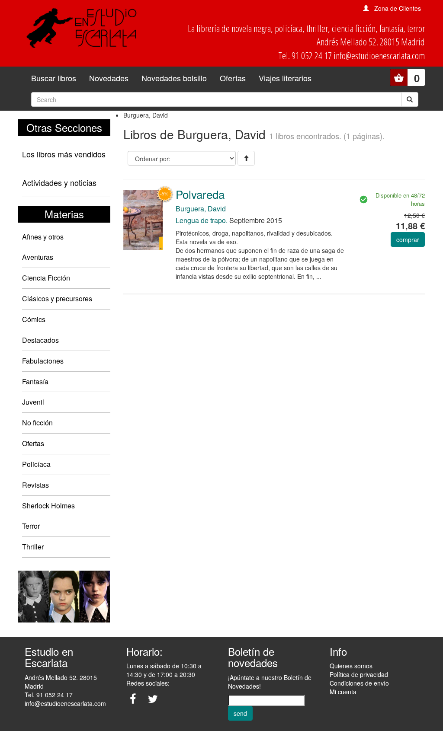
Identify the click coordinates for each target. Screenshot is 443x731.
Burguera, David (201, 209)
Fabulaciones (43, 361)
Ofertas (233, 77)
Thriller (33, 547)
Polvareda (200, 194)
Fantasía (35, 381)
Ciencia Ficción (46, 278)
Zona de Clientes (397, 8)
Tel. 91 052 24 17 (49, 694)
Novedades (108, 77)
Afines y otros (43, 237)
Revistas (35, 485)
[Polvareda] (143, 219)
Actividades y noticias (59, 182)
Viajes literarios (285, 77)
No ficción (37, 423)
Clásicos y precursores (57, 298)
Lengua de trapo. (202, 220)
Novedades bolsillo (174, 77)
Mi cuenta (343, 691)
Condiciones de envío (359, 683)
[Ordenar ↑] (246, 158)
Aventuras (37, 257)
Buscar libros (53, 77)
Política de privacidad (359, 674)
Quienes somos (351, 665)
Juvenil (33, 402)
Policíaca (36, 464)
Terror (31, 526)
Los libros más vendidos (64, 154)
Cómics (33, 319)
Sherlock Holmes (48, 506)
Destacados (40, 340)
